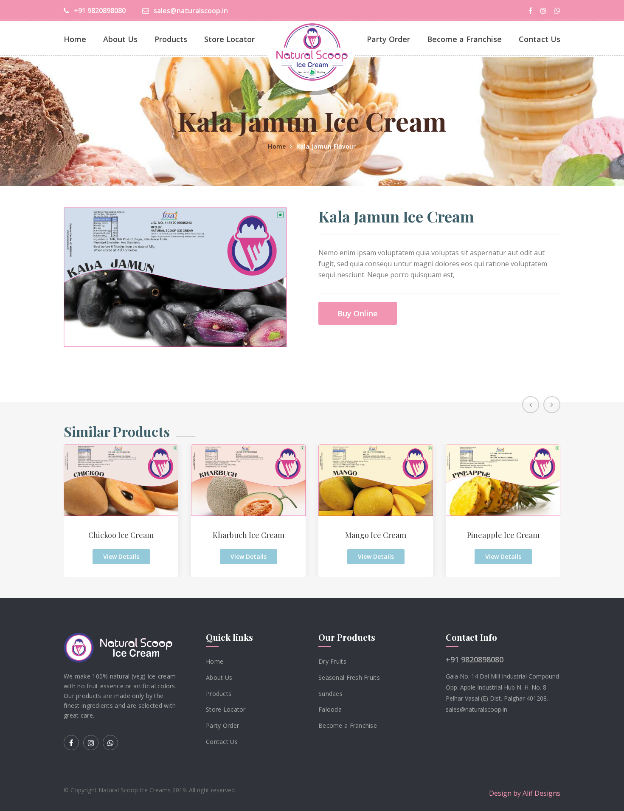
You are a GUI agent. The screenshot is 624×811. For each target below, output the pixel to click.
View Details (121, 556)
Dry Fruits (332, 661)
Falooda (330, 709)
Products (171, 39)
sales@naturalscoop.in (190, 10)
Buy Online (357, 313)
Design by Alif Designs (524, 792)
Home (75, 39)
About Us (120, 39)
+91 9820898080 (99, 10)
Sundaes (330, 693)
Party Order (388, 39)
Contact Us (539, 39)
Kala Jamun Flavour (326, 146)
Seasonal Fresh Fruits (349, 677)
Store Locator (229, 39)
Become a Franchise (464, 39)
